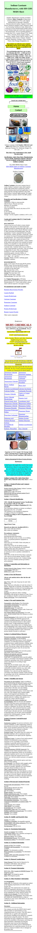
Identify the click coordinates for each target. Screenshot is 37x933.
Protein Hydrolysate (10, 309)
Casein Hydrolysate (10, 296)
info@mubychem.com (21, 335)
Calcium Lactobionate (11, 389)
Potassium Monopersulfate (24, 415)
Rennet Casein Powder (11, 312)
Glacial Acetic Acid (10, 401)
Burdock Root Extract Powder (13, 289)
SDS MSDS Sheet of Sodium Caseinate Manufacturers (18, 167)
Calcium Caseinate (10, 299)
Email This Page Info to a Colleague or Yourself (21, 96)
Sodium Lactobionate (25, 424)
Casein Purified (9, 293)
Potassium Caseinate (10, 302)
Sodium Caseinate (9, 305)
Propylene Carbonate (11, 415)
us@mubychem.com (21, 342)
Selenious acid (9, 418)
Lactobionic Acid (24, 401)
